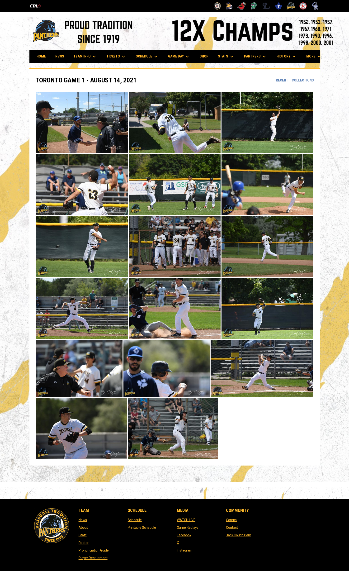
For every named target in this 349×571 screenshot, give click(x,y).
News (83, 520)
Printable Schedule (142, 527)
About (83, 527)
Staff (83, 535)
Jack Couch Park (238, 535)
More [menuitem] (314, 56)
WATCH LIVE (186, 520)
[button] (82, 122)
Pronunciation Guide (94, 550)
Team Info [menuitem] (85, 56)
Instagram (184, 550)
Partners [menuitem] (255, 56)
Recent (282, 80)
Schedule (135, 520)
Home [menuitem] (41, 56)
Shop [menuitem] (206, 56)
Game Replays (187, 527)
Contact (232, 527)
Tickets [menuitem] (116, 56)
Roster (84, 543)
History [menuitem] (287, 56)
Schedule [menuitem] (149, 56)
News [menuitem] (59, 56)
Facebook (184, 535)
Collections (303, 80)
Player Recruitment (93, 558)
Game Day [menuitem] (179, 56)
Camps (231, 520)
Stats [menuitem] (226, 56)
